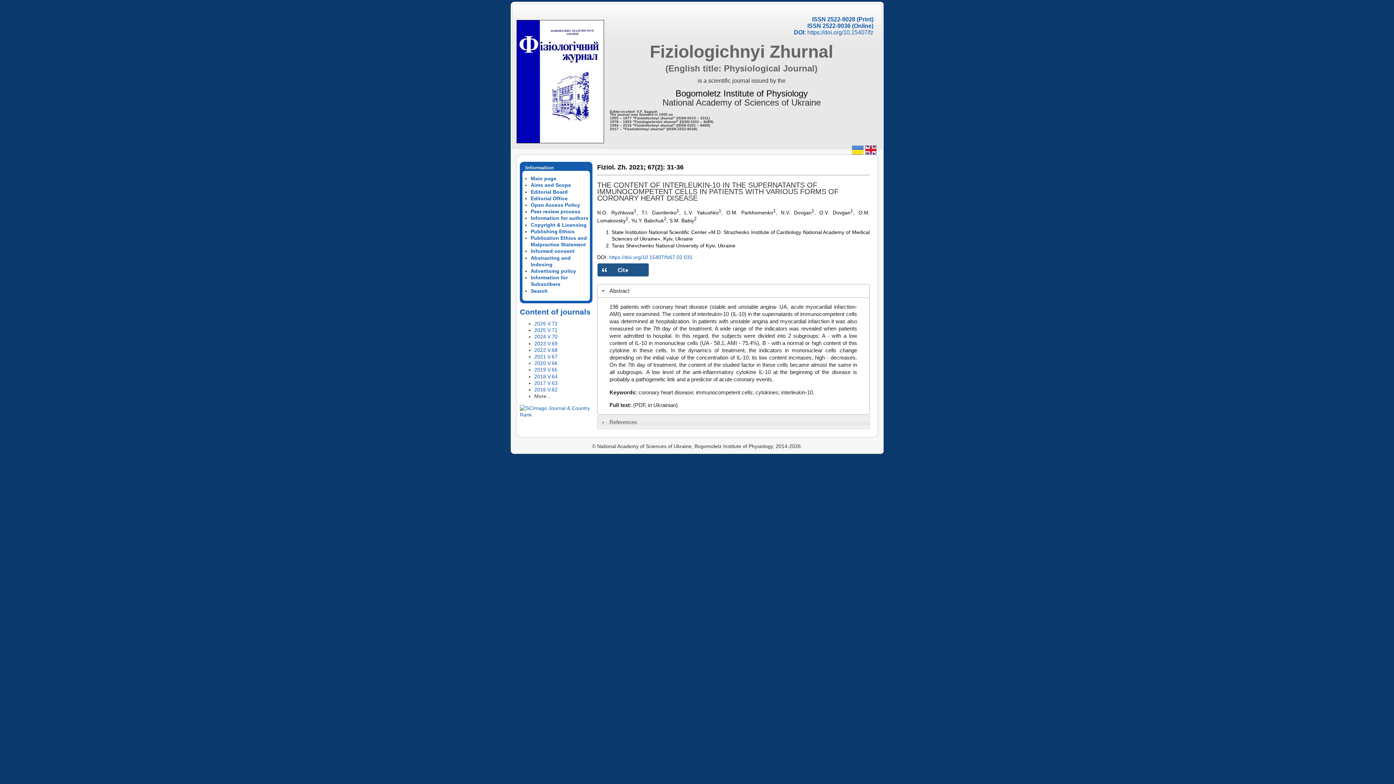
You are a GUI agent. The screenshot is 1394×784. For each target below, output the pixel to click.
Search (539, 291)
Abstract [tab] (619, 291)
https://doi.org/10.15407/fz (840, 32)
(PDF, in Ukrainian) (655, 405)
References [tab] (623, 422)
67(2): (656, 167)
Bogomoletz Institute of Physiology (742, 93)
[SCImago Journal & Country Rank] (556, 415)
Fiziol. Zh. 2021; (621, 167)
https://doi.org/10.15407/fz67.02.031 (651, 257)
